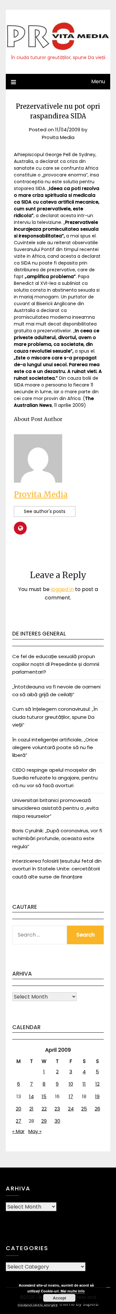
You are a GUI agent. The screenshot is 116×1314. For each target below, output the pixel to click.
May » (35, 1131)
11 (84, 1083)
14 (31, 1096)
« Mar (18, 1131)
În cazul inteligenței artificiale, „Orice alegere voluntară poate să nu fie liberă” (55, 747)
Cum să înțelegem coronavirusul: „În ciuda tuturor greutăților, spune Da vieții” (55, 717)
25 (84, 1108)
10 (71, 1083)
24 (71, 1108)
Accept (59, 1298)
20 (18, 1108)
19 (97, 1096)
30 (57, 1121)
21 (31, 1108)
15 (44, 1096)
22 (44, 1108)
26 (97, 1108)
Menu (98, 81)
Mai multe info (73, 1291)
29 (44, 1121)
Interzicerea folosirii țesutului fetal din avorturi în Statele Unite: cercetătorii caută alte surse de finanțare (57, 869)
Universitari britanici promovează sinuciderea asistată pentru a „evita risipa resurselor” (55, 808)
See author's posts (44, 511)
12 (97, 1083)
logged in (62, 589)
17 (71, 1096)
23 (57, 1108)
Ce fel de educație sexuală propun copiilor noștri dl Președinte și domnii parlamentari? (55, 664)
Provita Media (58, 137)
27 (18, 1121)
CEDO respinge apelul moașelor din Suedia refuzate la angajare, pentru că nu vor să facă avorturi (55, 778)
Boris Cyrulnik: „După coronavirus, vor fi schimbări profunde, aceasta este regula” (57, 838)
